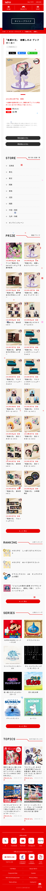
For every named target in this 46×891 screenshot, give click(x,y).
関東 (10, 185)
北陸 (10, 197)
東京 (10, 178)
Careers (33, 873)
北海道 (11, 166)
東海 (10, 191)
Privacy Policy (33, 878)
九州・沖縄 (13, 216)
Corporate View (12, 873)
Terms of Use (13, 882)
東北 (10, 172)
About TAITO (30, 2)
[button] (23, 94)
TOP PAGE (13, 869)
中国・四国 (13, 210)
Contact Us (33, 882)
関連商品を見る (23, 144)
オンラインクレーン (16, 223)
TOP (4, 32)
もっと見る (23, 531)
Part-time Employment (13, 878)
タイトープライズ (15, 32)
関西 (10, 204)
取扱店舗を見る (23, 138)
